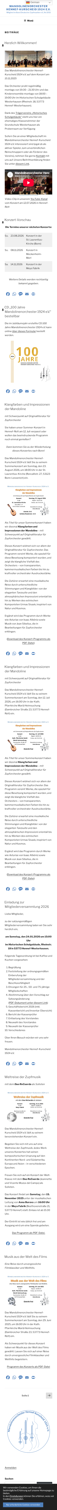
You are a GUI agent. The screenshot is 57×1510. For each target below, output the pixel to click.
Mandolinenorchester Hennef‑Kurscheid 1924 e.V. (28, 8)
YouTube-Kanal (39, 199)
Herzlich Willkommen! (20, 43)
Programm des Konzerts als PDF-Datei (28, 1366)
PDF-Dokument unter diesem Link (28, 1002)
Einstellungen (16, 1496)
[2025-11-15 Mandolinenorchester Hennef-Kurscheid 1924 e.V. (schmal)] (28, 59)
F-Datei (30, 643)
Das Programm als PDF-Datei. (28, 1232)
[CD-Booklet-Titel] (28, 362)
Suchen (9, 1478)
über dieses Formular (24, 331)
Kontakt (40, 156)
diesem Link (22, 163)
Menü (30, 20)
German (34, 2)
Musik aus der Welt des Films (25, 1257)
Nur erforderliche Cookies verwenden (23, 1505)
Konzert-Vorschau (17, 220)
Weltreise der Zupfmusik (22, 1077)
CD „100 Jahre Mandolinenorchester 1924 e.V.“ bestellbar (27, 311)
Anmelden (10, 1467)
